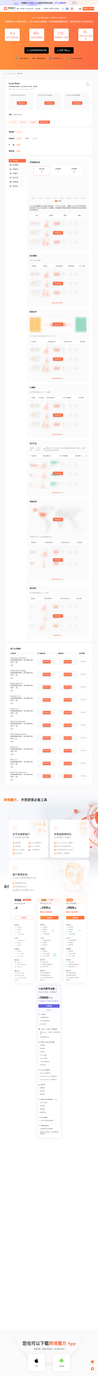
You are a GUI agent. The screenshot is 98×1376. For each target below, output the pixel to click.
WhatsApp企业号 (29, 8)
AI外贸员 (22, 8)
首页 (18, 8)
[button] (63, 9)
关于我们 (56, 8)
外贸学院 (51, 8)
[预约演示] (92, 1369)
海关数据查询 (12, 73)
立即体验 (73, 3)
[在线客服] (92, 1362)
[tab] (17, 160)
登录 (80, 9)
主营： (11, 114)
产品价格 (46, 8)
